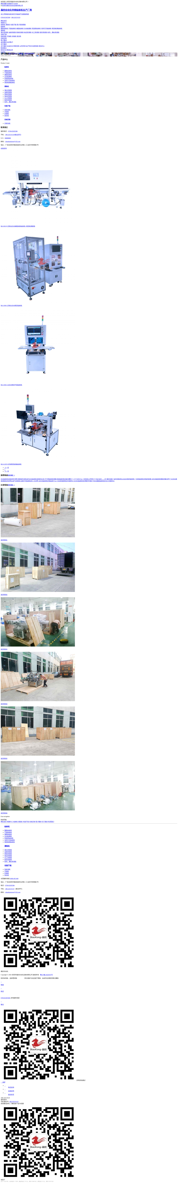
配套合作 (10, 50)
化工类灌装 (35, 32)
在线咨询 (4, 148)
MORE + (11, 475)
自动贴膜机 (28, 28)
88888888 (8, 138)
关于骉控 (4, 44)
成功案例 (4, 42)
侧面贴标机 (20, 28)
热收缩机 (4, 36)
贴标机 (3, 24)
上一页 (6, 467)
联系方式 (4, 50)
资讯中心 (41, 46)
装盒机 (19, 36)
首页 (9, 53)
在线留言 (10, 3)
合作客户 (10, 42)
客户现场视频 (21, 24)
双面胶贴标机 (36, 28)
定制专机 (7, 123)
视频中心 (4, 22)
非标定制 (4, 38)
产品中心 (14, 53)
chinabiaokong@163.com (12, 141)
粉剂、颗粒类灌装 (53, 32)
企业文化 (10, 46)
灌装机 (8, 24)
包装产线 (13, 24)
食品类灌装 (28, 32)
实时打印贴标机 (46, 28)
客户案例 (4, 40)
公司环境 (23, 46)
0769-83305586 (5, 17)
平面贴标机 (12, 28)
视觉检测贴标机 (57, 28)
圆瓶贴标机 (4, 28)
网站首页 (4, 20)
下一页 (6, 471)
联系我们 (4, 48)
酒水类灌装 (4, 32)
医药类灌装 (43, 32)
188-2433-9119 (15, 17)
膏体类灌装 (20, 32)
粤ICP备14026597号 (46, 975)
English (15, 3)
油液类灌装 (12, 32)
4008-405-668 (14, 878)
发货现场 (35, 46)
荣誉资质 (16, 46)
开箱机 (9, 36)
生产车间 (29, 46)
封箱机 (14, 36)
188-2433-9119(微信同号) (13, 134)
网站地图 (4, 3)
